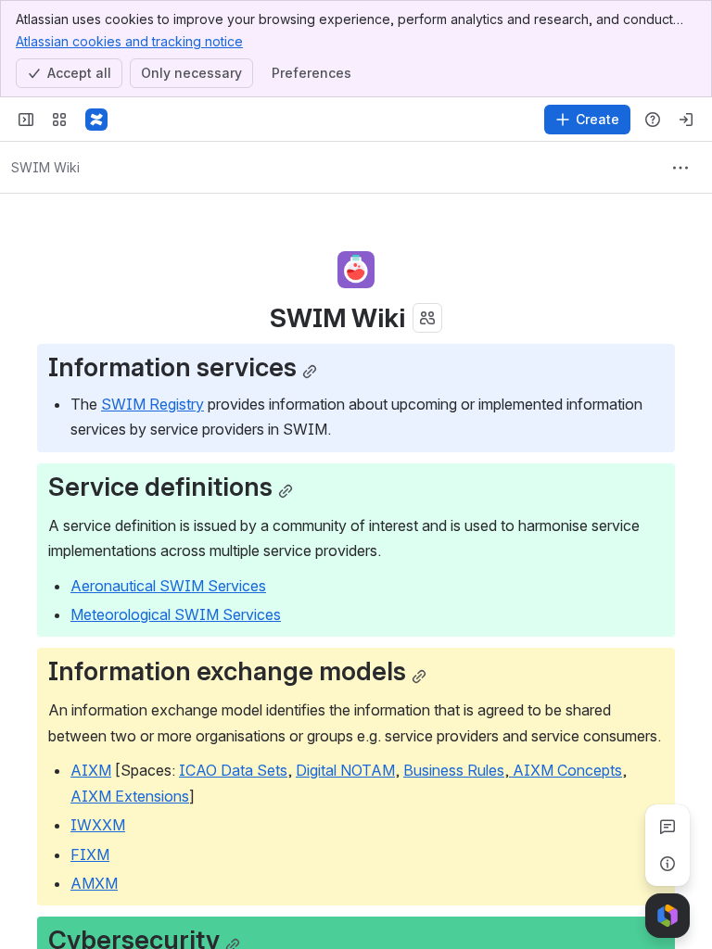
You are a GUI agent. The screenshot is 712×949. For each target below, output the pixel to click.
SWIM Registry (152, 404)
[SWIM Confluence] (96, 119)
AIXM (90, 770)
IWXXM (97, 825)
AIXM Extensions (129, 796)
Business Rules (453, 770)
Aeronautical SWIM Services (168, 585)
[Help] (653, 119)
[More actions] (680, 168)
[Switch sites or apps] (59, 119)
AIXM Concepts (565, 770)
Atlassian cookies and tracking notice (129, 41)
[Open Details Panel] (667, 864)
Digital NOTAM (345, 770)
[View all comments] (667, 826)
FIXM (89, 854)
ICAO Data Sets (233, 770)
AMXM (94, 883)
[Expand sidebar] (26, 119)
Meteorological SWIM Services (175, 614)
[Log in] (686, 119)
